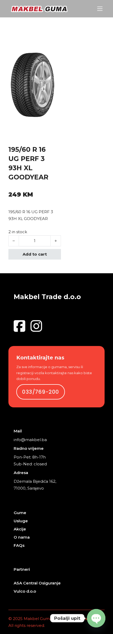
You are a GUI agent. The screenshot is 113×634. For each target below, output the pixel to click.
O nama (22, 537)
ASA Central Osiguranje (37, 583)
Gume (20, 512)
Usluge (21, 520)
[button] (49, 58)
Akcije (20, 528)
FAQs (19, 545)
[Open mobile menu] (99, 9)
